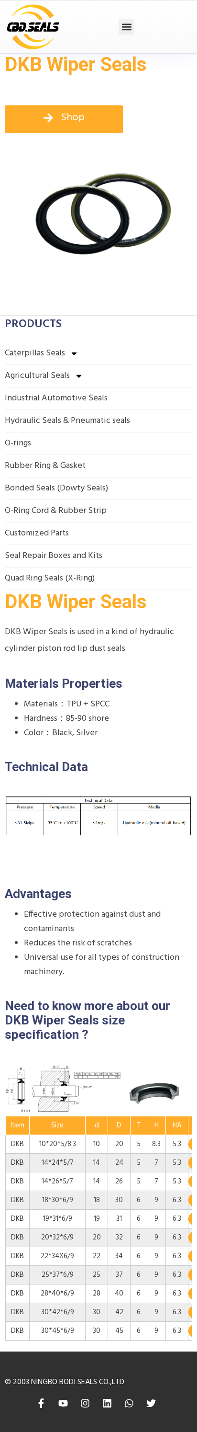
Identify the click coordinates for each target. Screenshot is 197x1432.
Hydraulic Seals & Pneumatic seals (67, 421)
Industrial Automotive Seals (56, 398)
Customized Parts (37, 533)
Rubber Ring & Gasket (45, 466)
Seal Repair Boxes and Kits (53, 556)
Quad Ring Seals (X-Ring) (50, 578)
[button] (126, 26)
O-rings (18, 443)
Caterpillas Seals (35, 353)
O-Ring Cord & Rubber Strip (56, 511)
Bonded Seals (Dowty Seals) (56, 488)
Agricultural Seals (37, 376)
